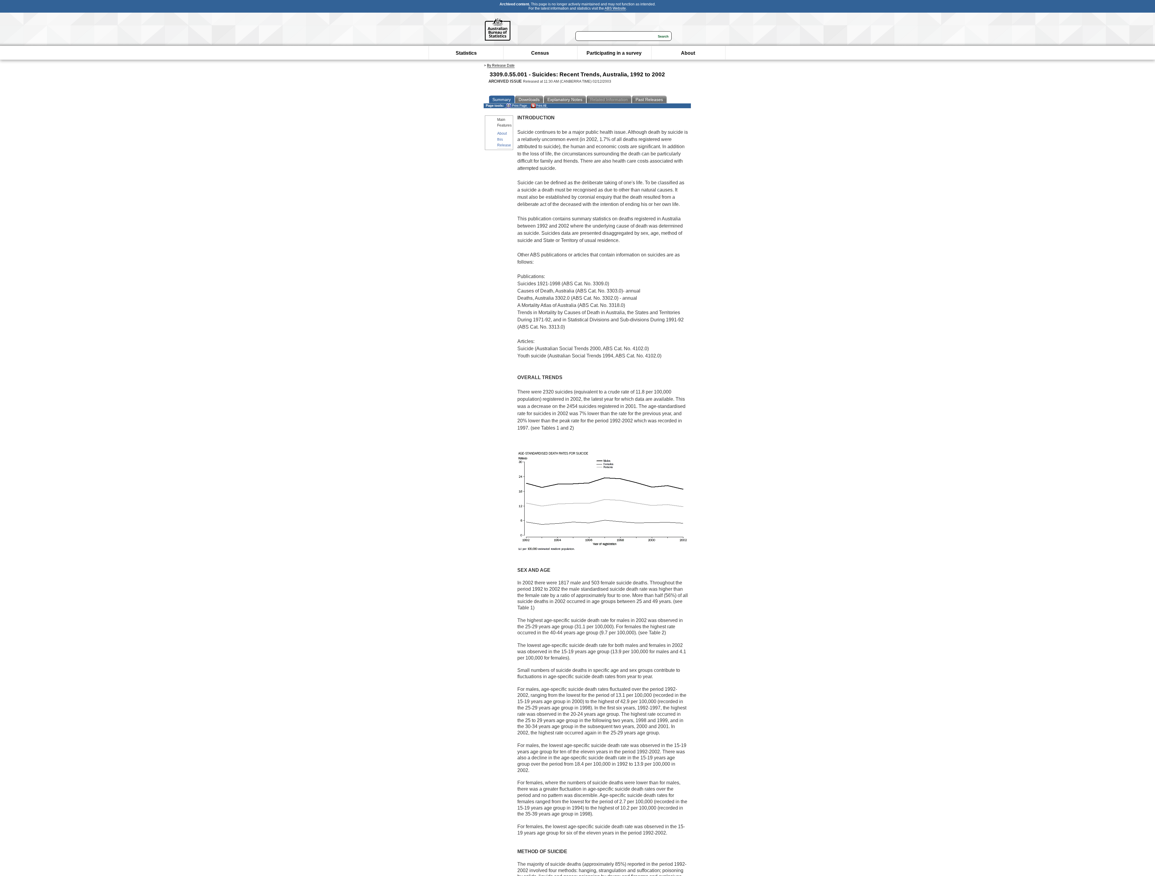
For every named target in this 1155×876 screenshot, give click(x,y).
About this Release (504, 139)
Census (540, 53)
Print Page (519, 105)
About (688, 53)
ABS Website (615, 8)
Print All (541, 105)
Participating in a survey (614, 53)
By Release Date (501, 65)
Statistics (466, 53)
